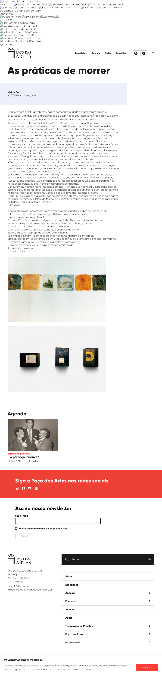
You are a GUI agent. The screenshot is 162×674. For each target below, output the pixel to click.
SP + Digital (6, 4)
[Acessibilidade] (143, 53)
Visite (108, 53)
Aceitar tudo (147, 667)
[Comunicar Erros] (57, 16)
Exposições (81, 53)
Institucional (72, 642)
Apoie (68, 617)
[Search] (149, 559)
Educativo (121, 53)
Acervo (69, 609)
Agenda (96, 53)
